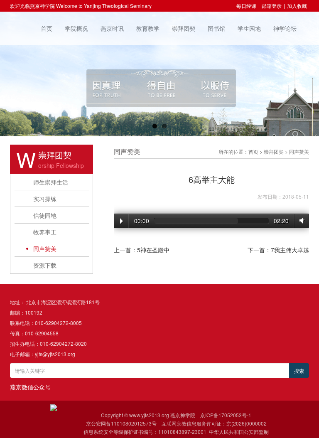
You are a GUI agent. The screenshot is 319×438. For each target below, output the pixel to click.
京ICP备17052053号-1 (225, 414)
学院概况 (76, 28)
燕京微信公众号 (30, 387)
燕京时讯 (112, 28)
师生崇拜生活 (50, 182)
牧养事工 (44, 232)
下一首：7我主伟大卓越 (278, 250)
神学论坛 (285, 28)
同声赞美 (44, 248)
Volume (300, 220)
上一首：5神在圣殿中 (141, 250)
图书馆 (216, 28)
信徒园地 (44, 215)
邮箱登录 (272, 5)
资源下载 (44, 265)
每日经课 (246, 5)
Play (121, 221)
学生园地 (249, 28)
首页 (46, 28)
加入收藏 (297, 5)
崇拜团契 (183, 28)
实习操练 (44, 198)
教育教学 (148, 28)
